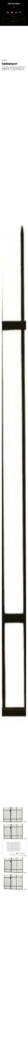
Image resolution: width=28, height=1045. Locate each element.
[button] (14, 7)
